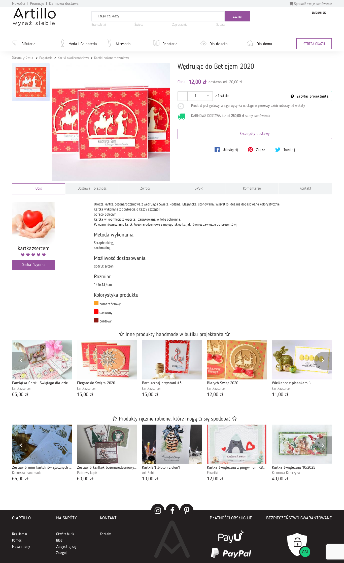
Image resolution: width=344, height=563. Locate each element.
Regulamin (19, 534)
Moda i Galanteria (82, 44)
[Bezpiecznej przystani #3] (172, 359)
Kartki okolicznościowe (73, 58)
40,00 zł (280, 479)
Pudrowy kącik (87, 473)
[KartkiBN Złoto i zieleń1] (172, 444)
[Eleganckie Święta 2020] (107, 359)
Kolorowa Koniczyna (286, 473)
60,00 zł (85, 479)
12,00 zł (215, 394)
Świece (138, 24)
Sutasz (220, 24)
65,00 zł (20, 394)
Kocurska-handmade (26, 473)
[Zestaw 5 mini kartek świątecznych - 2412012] (42, 444)
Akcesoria (123, 44)
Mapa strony (21, 547)
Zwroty (145, 189)
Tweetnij (289, 150)
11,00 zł (280, 394)
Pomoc (17, 540)
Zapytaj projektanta (311, 97)
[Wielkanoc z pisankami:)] (302, 359)
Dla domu (264, 44)
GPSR (199, 189)
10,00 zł (150, 479)
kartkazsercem (22, 389)
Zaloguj (61, 553)
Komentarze (252, 189)
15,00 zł (85, 394)
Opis (39, 189)
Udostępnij (230, 150)
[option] (42, 369)
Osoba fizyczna (34, 265)
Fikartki (212, 473)
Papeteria (170, 44)
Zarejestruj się (66, 547)
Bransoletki (98, 24)
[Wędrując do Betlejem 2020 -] (31, 82)
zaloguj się (319, 12)
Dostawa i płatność (92, 189)
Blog (59, 540)
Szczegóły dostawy (255, 134)
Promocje (37, 4)
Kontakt (305, 189)
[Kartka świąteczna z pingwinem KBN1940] (237, 444)
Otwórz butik (65, 534)
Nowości (18, 4)
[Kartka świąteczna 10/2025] (302, 444)
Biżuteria (28, 44)
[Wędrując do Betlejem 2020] (111, 122)
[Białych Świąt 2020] (237, 359)
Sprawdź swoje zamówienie (312, 4)
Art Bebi (148, 473)
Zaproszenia (179, 24)
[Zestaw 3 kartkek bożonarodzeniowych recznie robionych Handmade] (107, 444)
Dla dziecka (219, 44)
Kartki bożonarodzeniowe (111, 58)
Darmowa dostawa (64, 4)
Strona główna (22, 58)
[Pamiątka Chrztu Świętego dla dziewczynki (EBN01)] (42, 359)
